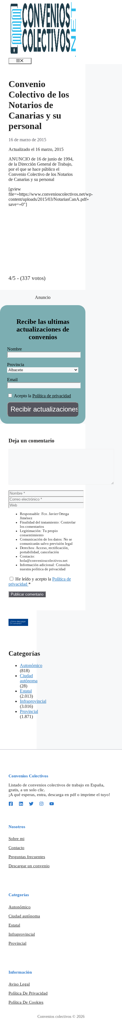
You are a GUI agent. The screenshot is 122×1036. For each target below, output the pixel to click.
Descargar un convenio (29, 866)
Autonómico (31, 665)
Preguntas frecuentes (27, 856)
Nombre (14, 349)
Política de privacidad (51, 395)
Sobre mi (16, 838)
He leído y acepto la (40, 581)
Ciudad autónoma (28, 678)
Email (12, 379)
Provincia (15, 364)
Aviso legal (19, 984)
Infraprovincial (33, 701)
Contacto (16, 847)
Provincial (29, 711)
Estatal (26, 691)
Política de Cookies (26, 1002)
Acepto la (22, 395)
